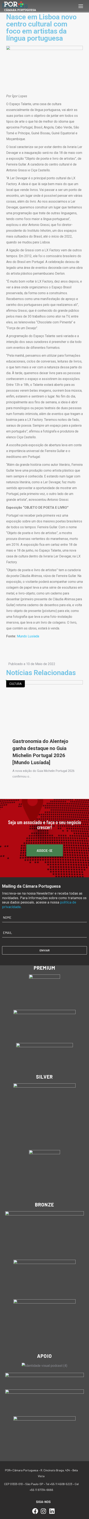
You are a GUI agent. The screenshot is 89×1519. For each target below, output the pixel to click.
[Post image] (44, 706)
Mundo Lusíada (28, 636)
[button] (13, 652)
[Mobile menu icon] (81, 6)
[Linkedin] (51, 1511)
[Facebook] (35, 1511)
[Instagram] (43, 1511)
